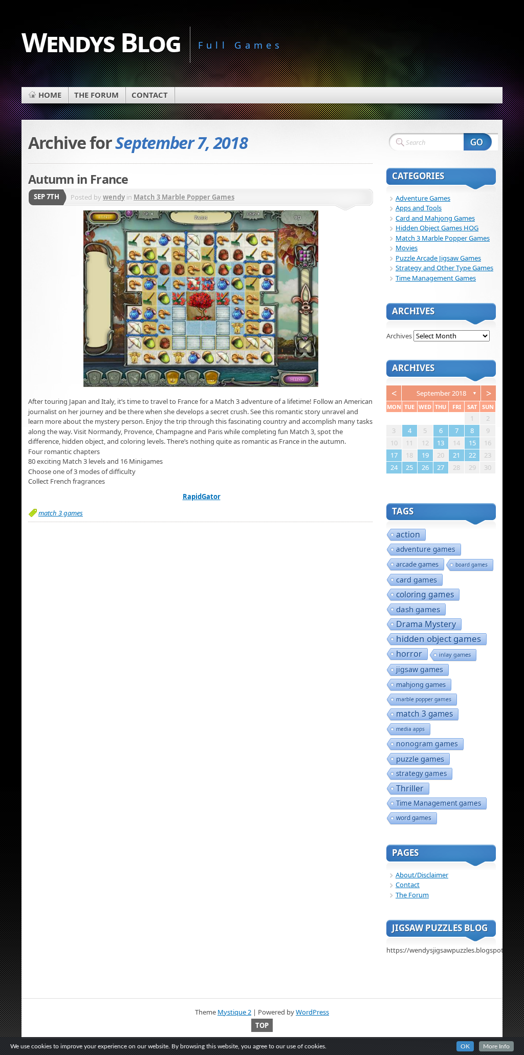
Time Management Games (436, 278)
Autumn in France (78, 179)
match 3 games (60, 513)
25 (409, 467)
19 (425, 455)
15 (472, 442)
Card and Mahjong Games (435, 218)
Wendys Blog (101, 42)
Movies (407, 247)
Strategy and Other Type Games (444, 267)
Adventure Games (423, 198)
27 (440, 467)
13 (440, 442)
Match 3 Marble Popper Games (184, 197)
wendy (114, 197)
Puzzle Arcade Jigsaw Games (438, 258)
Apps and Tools (419, 207)
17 (394, 455)
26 (425, 467)
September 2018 (441, 393)
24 (394, 467)
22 (472, 455)
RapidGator (202, 496)
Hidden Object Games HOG (437, 227)
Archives (399, 335)
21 (456, 455)
